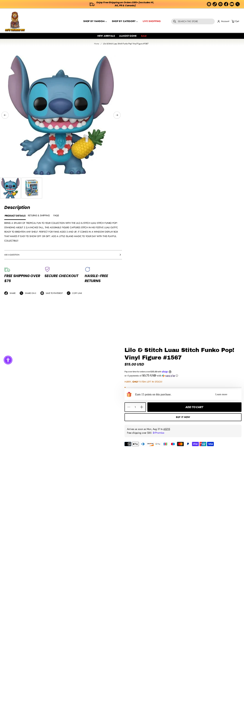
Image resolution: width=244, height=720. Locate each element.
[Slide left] (5, 115)
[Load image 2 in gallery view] (31, 188)
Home (96, 43)
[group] (15, 216)
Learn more (221, 394)
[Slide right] (117, 115)
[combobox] (193, 21)
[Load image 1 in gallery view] (10, 188)
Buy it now (183, 417)
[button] (193, 21)
